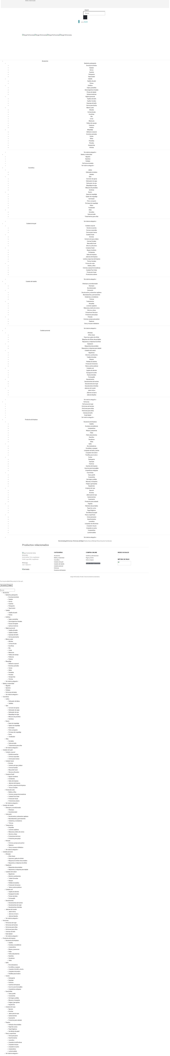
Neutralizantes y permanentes (91, 294)
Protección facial (91, 272)
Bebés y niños (91, 265)
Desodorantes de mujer (91, 383)
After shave (91, 335)
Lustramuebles (91, 532)
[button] (86, 10)
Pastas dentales (91, 375)
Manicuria (91, 121)
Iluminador (92, 198)
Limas (91, 118)
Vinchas (91, 147)
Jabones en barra (92, 392)
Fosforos (91, 464)
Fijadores (91, 321)
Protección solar (90, 263)
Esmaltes (91, 212)
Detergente (91, 459)
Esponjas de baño (92, 103)
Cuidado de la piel (31, 223)
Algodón (88, 156)
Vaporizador (91, 76)
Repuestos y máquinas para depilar (91, 348)
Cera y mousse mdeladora (91, 323)
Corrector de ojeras (91, 179)
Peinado (90, 317)
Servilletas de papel (91, 512)
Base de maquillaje (91, 194)
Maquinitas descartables (91, 346)
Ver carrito (4, 585)
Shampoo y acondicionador (90, 283)
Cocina (90, 457)
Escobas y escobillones (91, 426)
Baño (90, 444)
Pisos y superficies (90, 514)
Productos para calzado (91, 501)
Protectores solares (91, 274)
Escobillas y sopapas (91, 448)
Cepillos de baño (91, 98)
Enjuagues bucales (91, 372)
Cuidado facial (90, 234)
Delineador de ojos (91, 183)
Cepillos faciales (91, 101)
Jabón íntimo (91, 390)
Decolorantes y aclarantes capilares (91, 292)
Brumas (91, 237)
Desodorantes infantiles (91, 386)
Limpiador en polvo (91, 528)
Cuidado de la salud (90, 350)
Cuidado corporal (90, 225)
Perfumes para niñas (88, 408)
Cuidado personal (45, 330)
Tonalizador (91, 207)
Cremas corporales (91, 230)
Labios (90, 170)
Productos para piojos (92, 314)
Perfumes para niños (88, 410)
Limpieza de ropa (90, 488)
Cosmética (31, 167)
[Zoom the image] (37, 569)
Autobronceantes (92, 228)
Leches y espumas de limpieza (91, 259)
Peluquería (92, 74)
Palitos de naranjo (92, 123)
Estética (90, 85)
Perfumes (86, 402)
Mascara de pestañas (92, 187)
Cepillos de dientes (91, 370)
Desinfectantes (91, 519)
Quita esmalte (92, 214)
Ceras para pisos (91, 517)
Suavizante (91, 499)
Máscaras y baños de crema (91, 308)
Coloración (90, 290)
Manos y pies (90, 107)
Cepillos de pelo (91, 81)
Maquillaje (90, 129)
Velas (91, 441)
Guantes (91, 72)
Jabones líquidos (91, 395)
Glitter (91, 138)
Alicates (91, 110)
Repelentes (91, 486)
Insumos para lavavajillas (92, 468)
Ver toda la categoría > (90, 152)
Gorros (91, 70)
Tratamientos (90, 301)
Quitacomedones (91, 94)
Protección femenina (91, 364)
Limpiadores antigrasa (91, 470)
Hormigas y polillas (91, 479)
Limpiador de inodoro (91, 452)
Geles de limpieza (92, 254)
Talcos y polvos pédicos (91, 366)
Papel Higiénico (91, 510)
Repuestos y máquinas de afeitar (91, 341)
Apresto (91, 490)
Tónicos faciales (91, 261)
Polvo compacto (91, 201)
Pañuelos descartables (91, 506)
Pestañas (91, 141)
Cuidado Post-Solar (91, 270)
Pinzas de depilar (91, 92)
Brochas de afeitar (91, 65)
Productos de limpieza (31, 419)
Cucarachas (91, 477)
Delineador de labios (91, 172)
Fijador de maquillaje (91, 196)
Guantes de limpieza (91, 466)
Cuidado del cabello (31, 281)
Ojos (90, 176)
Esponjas (91, 461)
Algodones (92, 352)
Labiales (91, 174)
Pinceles (91, 143)
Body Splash (87, 415)
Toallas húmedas (91, 357)
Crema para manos (91, 232)
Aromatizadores (91, 446)
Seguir (10, 585)
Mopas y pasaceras (91, 430)
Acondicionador (91, 288)
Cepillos (91, 424)
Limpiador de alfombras (91, 523)
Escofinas (91, 114)
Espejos (91, 67)
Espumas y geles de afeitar (91, 337)
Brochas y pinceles (91, 134)
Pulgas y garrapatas (91, 483)
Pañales (88, 161)
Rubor (91, 205)
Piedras (91, 127)
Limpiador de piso (92, 526)
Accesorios (45, 61)
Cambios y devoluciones (92, 555)
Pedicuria (91, 125)
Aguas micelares (91, 250)
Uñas (90, 210)
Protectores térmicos (91, 312)
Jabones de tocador (90, 388)
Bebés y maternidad (86, 154)
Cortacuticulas (92, 112)
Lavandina (91, 521)
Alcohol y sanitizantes (91, 355)
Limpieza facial (90, 248)
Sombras (91, 190)
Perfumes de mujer (87, 404)
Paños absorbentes (91, 435)
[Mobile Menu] (22, 32)
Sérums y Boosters (91, 245)
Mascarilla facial (91, 243)
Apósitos (87, 159)
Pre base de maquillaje (91, 203)
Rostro (90, 192)
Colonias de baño (88, 413)
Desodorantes (90, 379)
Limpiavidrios (91, 428)
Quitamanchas (91, 497)
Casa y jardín (91, 475)
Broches (91, 492)
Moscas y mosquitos (91, 481)
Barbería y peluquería (90, 63)
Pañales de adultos (91, 361)
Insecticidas (90, 472)
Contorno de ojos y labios (92, 239)
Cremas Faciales (91, 241)
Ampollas (91, 303)
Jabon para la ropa (91, 495)
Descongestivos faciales (91, 90)
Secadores (92, 439)
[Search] (85, 17)
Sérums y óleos (91, 310)
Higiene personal (90, 96)
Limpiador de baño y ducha (91, 450)
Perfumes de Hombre (88, 406)
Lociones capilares (91, 306)
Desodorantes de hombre (91, 381)
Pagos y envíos (90, 557)
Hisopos (91, 359)
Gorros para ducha (91, 105)
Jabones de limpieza (91, 256)
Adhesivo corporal (92, 132)
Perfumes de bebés (87, 163)
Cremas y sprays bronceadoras (91, 268)
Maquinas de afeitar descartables (91, 339)
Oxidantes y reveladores (91, 297)
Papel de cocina (91, 508)
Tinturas (91, 299)
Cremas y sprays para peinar (92, 319)
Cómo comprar (90, 560)
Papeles (90, 503)
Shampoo (91, 286)
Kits (92, 116)
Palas (91, 432)
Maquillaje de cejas (91, 185)
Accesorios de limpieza (90, 421)
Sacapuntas (91, 145)
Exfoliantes (91, 252)
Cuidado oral (90, 368)
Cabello (90, 79)
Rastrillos (91, 437)
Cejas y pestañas (91, 87)
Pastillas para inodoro (92, 455)
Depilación (90, 344)
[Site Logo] (47, 35)
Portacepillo (91, 377)
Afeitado (90, 332)
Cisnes (91, 136)
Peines (92, 83)
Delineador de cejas (91, 181)
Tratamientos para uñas (91, 216)
